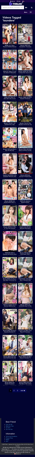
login (19, 1)
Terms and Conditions (11, 436)
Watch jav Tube (10, 426)
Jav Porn (8, 427)
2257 (7, 441)
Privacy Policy (9, 438)
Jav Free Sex (9, 429)
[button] (23, 1)
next (22, 390)
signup (13, 1)
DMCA (7, 439)
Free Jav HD (9, 424)
